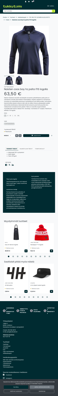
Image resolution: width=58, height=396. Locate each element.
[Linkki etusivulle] (12, 6)
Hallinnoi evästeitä (16, 391)
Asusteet (5, 348)
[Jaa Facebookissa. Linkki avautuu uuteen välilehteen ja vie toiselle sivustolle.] (7, 165)
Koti (4, 350)
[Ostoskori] (32, 1)
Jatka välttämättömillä (42, 387)
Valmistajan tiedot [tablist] (26, 149)
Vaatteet (5, 344)
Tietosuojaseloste (8, 367)
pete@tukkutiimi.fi (12, 332)
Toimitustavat (7, 363)
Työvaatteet (6, 346)
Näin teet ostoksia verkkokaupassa (13, 360)
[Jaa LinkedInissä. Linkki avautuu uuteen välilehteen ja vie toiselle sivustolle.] (13, 165)
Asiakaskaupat (7, 353)
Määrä (6, 135)
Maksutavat (6, 365)
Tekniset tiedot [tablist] (11, 149)
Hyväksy (16, 387)
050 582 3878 (12, 330)
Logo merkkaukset (8, 351)
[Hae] (53, 11)
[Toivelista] (29, 1)
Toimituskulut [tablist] (40, 149)
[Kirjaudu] (26, 1)
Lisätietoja (42, 391)
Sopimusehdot (7, 361)
